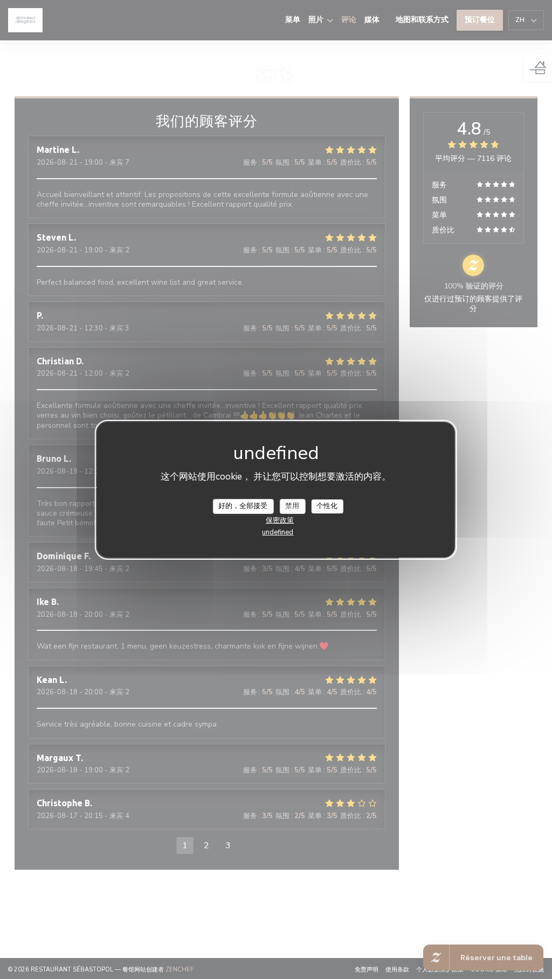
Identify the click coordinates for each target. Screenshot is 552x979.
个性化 (326, 506)
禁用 (292, 506)
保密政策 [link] (280, 520)
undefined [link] (277, 532)
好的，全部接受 (242, 506)
